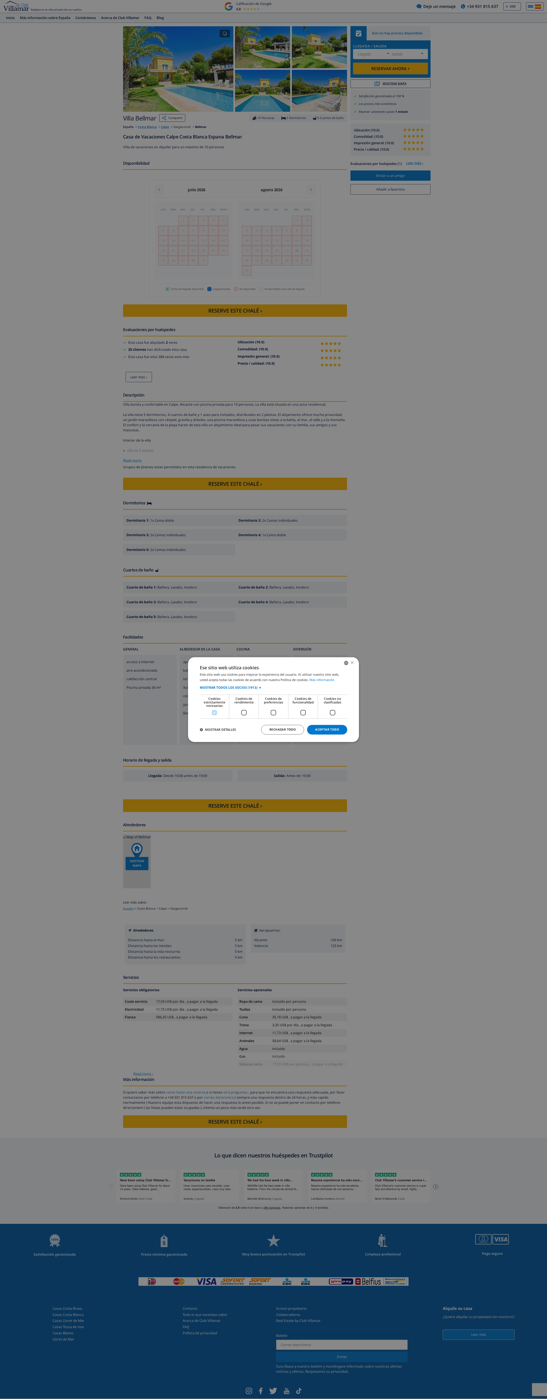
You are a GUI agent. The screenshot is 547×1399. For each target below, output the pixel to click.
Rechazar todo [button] (282, 729)
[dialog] (273, 699)
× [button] (352, 662)
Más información (321, 680)
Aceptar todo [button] (327, 729)
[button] (273, 688)
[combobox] (346, 663)
